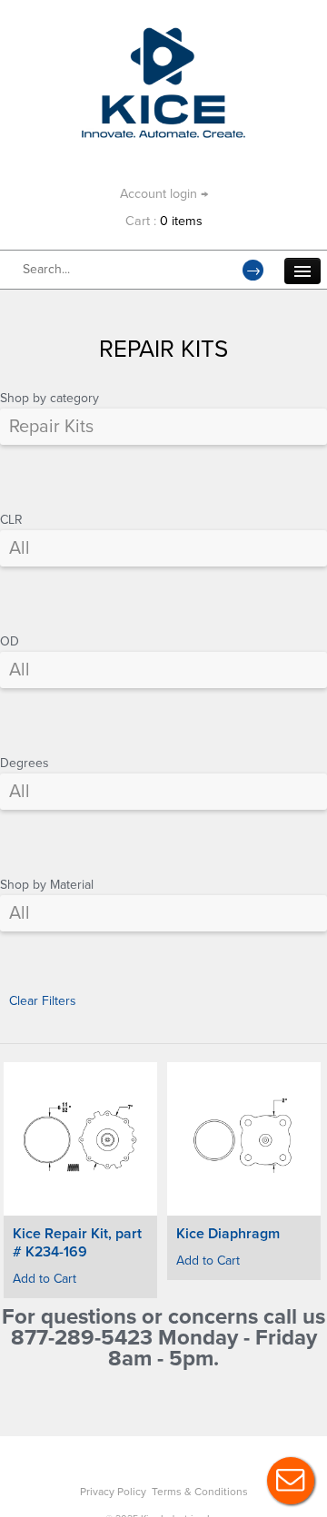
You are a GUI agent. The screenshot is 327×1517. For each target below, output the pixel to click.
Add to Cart (44, 1278)
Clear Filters (42, 1001)
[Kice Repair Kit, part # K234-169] (80, 1139)
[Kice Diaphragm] (244, 1139)
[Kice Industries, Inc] (163, 36)
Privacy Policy (113, 1491)
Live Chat (290, 1480)
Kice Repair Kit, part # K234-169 (77, 1243)
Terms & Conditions (200, 1491)
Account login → (164, 194)
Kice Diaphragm (228, 1234)
